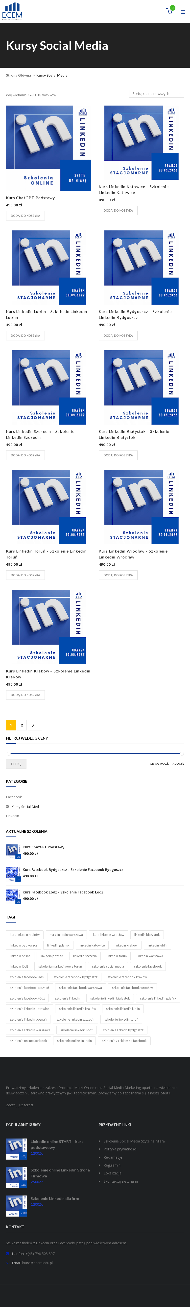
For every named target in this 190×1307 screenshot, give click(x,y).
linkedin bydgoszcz (23, 945)
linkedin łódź (19, 966)
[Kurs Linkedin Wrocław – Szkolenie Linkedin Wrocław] (141, 507)
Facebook (14, 797)
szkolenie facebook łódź (27, 998)
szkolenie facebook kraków (127, 977)
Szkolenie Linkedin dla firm (55, 1198)
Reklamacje (113, 1157)
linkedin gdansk (58, 945)
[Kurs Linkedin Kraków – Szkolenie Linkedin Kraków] (48, 627)
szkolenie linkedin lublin (123, 1009)
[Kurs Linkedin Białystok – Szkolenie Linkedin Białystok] (141, 387)
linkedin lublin (157, 945)
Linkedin (12, 815)
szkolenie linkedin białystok (110, 998)
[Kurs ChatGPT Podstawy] (48, 148)
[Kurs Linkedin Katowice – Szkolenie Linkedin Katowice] (141, 143)
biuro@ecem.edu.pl (37, 1262)
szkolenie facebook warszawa (80, 988)
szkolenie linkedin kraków (77, 1009)
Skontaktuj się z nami (121, 1181)
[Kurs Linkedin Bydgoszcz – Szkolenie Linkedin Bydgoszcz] (141, 267)
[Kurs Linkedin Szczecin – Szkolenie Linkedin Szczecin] (48, 387)
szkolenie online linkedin (74, 1041)
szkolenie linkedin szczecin (75, 1019)
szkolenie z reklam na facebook (124, 1041)
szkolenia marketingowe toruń (60, 966)
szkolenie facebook (148, 966)
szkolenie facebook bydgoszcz (75, 977)
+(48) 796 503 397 (40, 1253)
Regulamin (112, 1165)
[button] (169, 12)
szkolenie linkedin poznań (28, 1019)
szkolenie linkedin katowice (29, 1009)
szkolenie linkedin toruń (121, 1019)
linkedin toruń (117, 956)
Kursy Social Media (26, 806)
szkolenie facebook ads (27, 977)
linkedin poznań (52, 956)
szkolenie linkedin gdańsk (158, 998)
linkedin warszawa (150, 956)
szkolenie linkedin (67, 998)
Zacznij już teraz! (19, 1105)
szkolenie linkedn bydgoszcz (123, 1030)
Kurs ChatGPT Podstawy (30, 197)
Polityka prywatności (120, 1149)
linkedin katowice (92, 945)
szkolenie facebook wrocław (132, 988)
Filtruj (16, 764)
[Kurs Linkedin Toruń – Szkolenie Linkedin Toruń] (48, 507)
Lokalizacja (112, 1173)
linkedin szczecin (85, 956)
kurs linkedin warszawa (66, 935)
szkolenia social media (108, 966)
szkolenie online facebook (28, 1041)
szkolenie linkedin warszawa (30, 1030)
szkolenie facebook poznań (29, 988)
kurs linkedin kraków (25, 935)
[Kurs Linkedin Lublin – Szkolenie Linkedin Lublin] (48, 267)
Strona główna (18, 75)
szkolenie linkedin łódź (76, 1030)
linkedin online (20, 956)
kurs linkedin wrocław (108, 935)
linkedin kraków (126, 945)
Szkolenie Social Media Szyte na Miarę (134, 1141)
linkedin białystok (147, 935)
